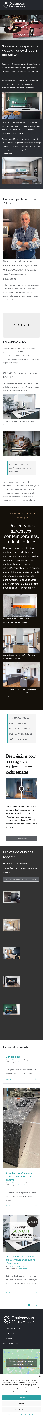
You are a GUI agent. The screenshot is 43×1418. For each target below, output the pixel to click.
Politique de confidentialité (27, 1415)
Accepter (21, 1398)
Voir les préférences (21, 1409)
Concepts (20, 1185)
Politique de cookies (12, 1415)
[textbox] (22, 50)
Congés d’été (13, 1056)
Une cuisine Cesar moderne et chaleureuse (8, 1013)
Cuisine (26, 1185)
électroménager (22, 1268)
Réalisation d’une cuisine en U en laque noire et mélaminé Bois (8, 896)
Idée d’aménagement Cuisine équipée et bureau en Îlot (8, 926)
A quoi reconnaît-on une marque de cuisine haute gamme (19, 1176)
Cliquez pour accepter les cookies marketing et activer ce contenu (21, 1363)
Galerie (14, 896)
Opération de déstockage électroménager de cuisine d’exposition (20, 1260)
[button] (40, 1376)
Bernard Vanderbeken (14, 1060)
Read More (9, 1079)
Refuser (21, 1403)
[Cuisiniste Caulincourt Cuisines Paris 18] (21, 210)
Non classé (21, 1062)
